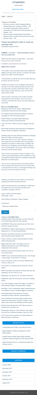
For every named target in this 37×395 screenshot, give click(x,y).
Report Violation (23, 199)
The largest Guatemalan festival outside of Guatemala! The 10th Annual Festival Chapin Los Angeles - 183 (18, 30)
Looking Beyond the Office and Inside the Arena (16, 327)
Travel (11, 195)
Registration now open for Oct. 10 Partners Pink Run (17, 275)
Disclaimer (14, 199)
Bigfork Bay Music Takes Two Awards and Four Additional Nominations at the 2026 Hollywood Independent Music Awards (15, 246)
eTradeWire (18, 2)
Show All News (5, 199)
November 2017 (7, 372)
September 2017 (7, 379)
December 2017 (7, 368)
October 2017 (6, 375)
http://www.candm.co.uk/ (9, 139)
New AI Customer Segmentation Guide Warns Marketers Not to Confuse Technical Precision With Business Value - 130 (18, 36)
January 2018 (6, 365)
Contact (10, 16)
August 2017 (6, 383)
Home (3, 16)
